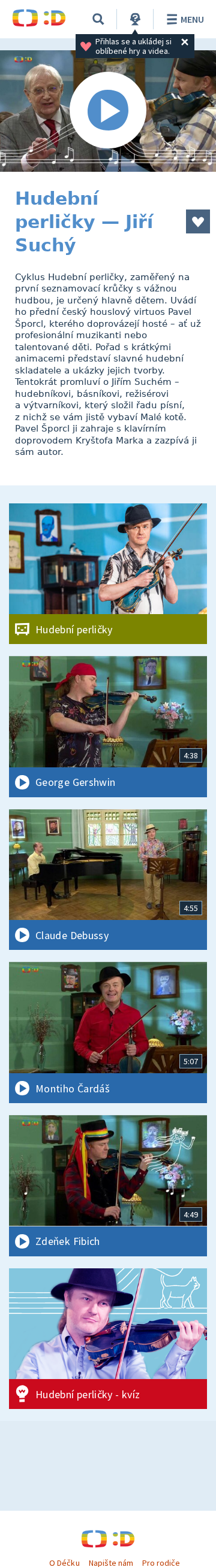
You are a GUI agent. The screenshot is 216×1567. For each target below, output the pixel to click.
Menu (192, 19)
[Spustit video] (108, 111)
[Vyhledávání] (98, 19)
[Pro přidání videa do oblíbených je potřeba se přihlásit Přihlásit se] (198, 221)
